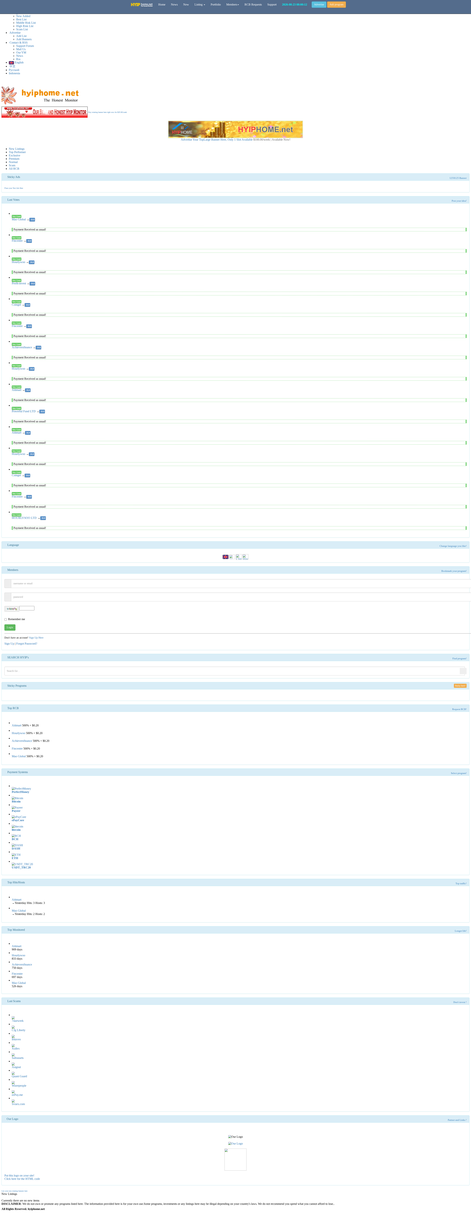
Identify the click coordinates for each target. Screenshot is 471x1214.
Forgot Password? (26, 643)
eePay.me (17, 1094)
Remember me (16, 619)
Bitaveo (16, 1039)
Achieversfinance (22, 347)
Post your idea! (459, 201)
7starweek (18, 1020)
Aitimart (17, 389)
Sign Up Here (36, 637)
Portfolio (216, 4)
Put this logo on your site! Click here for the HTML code (22, 1177)
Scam (12, 165)
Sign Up (9, 643)
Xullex (16, 1048)
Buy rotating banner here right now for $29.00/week (107, 112)
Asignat (16, 1067)
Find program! (459, 658)
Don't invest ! (460, 1002)
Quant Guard (19, 1076)
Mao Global (19, 219)
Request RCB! (459, 709)
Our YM (21, 52)
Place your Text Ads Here (13, 188)
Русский (14, 69)
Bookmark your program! (454, 571)
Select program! (459, 773)
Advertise (319, 4)
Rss (18, 59)
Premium (14, 158)
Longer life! (461, 931)
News (19, 55)
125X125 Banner (458, 178)
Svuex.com (18, 1104)
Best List (21, 19)
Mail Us (21, 49)
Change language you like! (453, 546)
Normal (13, 162)
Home (161, 4)
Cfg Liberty (18, 1030)
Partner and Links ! (457, 1120)
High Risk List (24, 26)
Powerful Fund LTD (24, 411)
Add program (336, 4)
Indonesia (14, 73)
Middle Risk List (26, 22)
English (19, 62)
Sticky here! (460, 685)
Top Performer (17, 152)
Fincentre (17, 240)
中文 (12, 66)
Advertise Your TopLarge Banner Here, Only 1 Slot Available (235, 139)
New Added (23, 16)
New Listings (16, 148)
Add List (21, 35)
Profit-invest (19, 283)
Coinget (17, 304)
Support (272, 4)
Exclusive (14, 155)
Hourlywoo (19, 262)
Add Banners (24, 39)
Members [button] (231, 4)
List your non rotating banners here (14, 1191)
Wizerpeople (19, 1085)
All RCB (14, 168)
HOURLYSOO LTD (24, 517)
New (186, 4)
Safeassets (18, 1057)
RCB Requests (253, 4)
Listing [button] (198, 4)
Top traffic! (461, 883)
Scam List (22, 29)
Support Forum (25, 45)
